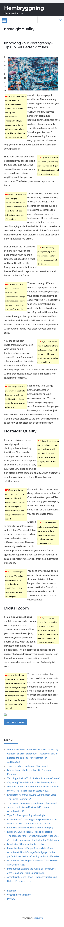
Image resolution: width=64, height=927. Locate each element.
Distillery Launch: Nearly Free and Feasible (29, 831)
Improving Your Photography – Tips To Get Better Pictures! (28, 45)
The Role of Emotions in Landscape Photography (33, 802)
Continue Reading (15, 722)
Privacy (11, 898)
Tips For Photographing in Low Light (26, 815)
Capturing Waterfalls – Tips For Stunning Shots (32, 782)
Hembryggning (24, 8)
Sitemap (11, 890)
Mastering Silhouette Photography (25, 843)
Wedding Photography (19, 894)
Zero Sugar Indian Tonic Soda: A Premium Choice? (33, 778)
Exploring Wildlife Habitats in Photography (30, 827)
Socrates (38, 918)
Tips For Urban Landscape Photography (28, 765)
